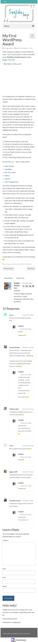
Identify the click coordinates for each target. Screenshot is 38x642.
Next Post (31, 268)
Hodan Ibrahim (9, 166)
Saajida (21, 326)
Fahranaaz (11, 60)
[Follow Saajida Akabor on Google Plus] (27, 286)
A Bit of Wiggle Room (12, 182)
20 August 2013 (26, 471)
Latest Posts (20, 278)
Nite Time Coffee (10, 172)
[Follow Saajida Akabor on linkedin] (30, 286)
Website (5, 586)
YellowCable (14, 409)
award (4, 264)
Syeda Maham (14, 347)
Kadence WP (27, 633)
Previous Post (8, 268)
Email (4, 577)
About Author (8, 278)
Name (4, 568)
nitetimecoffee (15, 500)
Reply (32, 315)
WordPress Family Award (25, 264)
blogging (9, 264)
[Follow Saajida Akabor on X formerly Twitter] (23, 286)
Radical (7, 176)
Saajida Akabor (8, 48)
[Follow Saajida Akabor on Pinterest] (33, 286)
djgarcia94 (13, 472)
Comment (6, 540)
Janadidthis (8, 169)
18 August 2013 (26, 315)
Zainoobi (7, 179)
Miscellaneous (24, 48)
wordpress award (15, 264)
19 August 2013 (24, 374)
